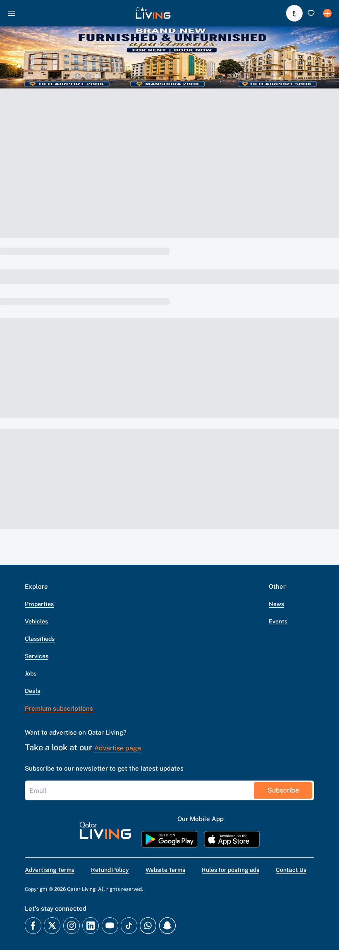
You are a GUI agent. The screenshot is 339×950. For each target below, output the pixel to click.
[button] (153, 13)
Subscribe (283, 790)
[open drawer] (11, 13)
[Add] (327, 13)
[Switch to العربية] (294, 13)
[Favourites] (311, 13)
